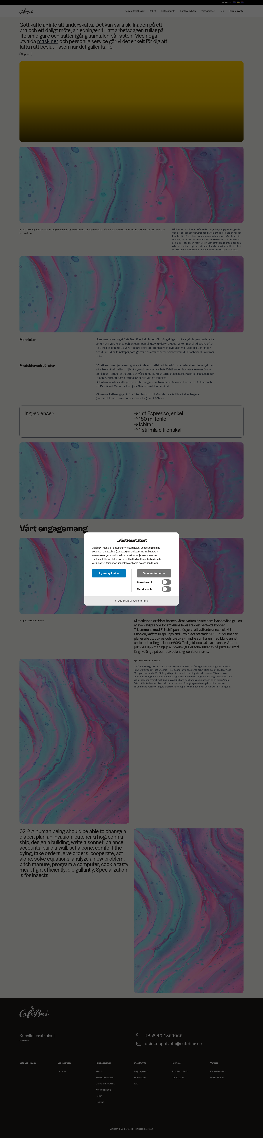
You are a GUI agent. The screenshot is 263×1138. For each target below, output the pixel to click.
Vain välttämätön (154, 573)
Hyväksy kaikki (109, 573)
